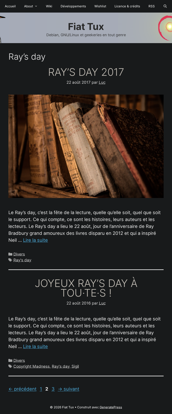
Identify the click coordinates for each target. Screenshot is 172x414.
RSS (152, 6)
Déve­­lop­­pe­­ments (73, 6)
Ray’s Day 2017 (86, 72)
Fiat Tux (86, 26)
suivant (68, 389)
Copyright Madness (31, 366)
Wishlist (100, 6)
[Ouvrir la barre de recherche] (165, 6)
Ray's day (22, 260)
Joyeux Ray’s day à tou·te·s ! (86, 288)
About (28, 6)
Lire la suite (35, 240)
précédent (22, 389)
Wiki (49, 6)
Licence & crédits (127, 6)
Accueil (10, 6)
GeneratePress (111, 407)
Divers (19, 254)
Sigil (75, 366)
